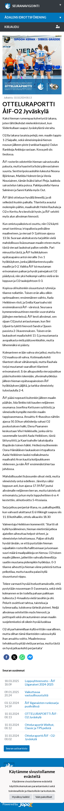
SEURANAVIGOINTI (36, 5)
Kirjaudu (11, 27)
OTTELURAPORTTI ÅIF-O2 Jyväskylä (41, 715)
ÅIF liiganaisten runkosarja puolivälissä (42, 704)
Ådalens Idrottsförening (32, 17)
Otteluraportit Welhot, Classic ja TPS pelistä (39, 726)
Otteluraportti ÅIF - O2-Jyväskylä (40, 737)
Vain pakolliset (43, 796)
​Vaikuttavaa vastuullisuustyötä (36, 693)
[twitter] (14, 657)
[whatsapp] (22, 657)
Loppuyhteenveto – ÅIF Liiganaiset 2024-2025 (40, 682)
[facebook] (6, 657)
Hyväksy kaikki (21, 796)
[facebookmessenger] (30, 657)
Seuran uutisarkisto (16, 748)
